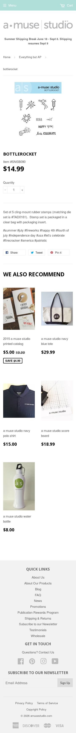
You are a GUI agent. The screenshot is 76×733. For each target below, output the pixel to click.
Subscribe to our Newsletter (38, 624)
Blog (38, 589)
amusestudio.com (41, 716)
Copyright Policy (36, 709)
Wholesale (38, 635)
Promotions (38, 606)
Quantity (8, 182)
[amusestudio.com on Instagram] (43, 662)
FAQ (38, 595)
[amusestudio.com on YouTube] (55, 662)
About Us (38, 577)
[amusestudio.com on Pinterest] (32, 662)
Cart (69, 5)
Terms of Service (47, 703)
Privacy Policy (24, 703)
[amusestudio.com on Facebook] (21, 662)
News (38, 600)
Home (6, 57)
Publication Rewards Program (38, 612)
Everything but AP (30, 57)
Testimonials (38, 630)
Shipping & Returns (38, 618)
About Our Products (38, 583)
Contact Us (46, 652)
